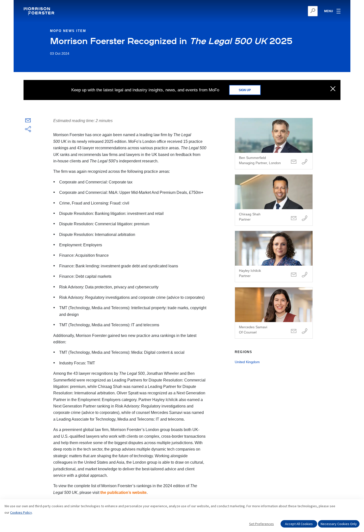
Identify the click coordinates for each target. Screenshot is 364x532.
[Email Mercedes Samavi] (294, 331)
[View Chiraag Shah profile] (273, 200)
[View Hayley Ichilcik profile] (273, 256)
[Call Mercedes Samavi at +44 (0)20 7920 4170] (305, 331)
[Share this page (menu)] (28, 129)
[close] (333, 89)
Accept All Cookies (299, 524)
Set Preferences (261, 524)
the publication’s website (123, 492)
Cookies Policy (21, 512)
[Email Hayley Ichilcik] (294, 275)
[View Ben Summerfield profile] (273, 143)
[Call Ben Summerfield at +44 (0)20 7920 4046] (305, 162)
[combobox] (289, 11)
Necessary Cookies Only (339, 524)
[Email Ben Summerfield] (294, 162)
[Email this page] (28, 121)
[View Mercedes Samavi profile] (273, 312)
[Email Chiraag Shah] (294, 218)
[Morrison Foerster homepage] (40, 11)
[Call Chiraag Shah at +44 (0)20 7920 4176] (305, 218)
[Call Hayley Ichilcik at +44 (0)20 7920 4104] (305, 275)
